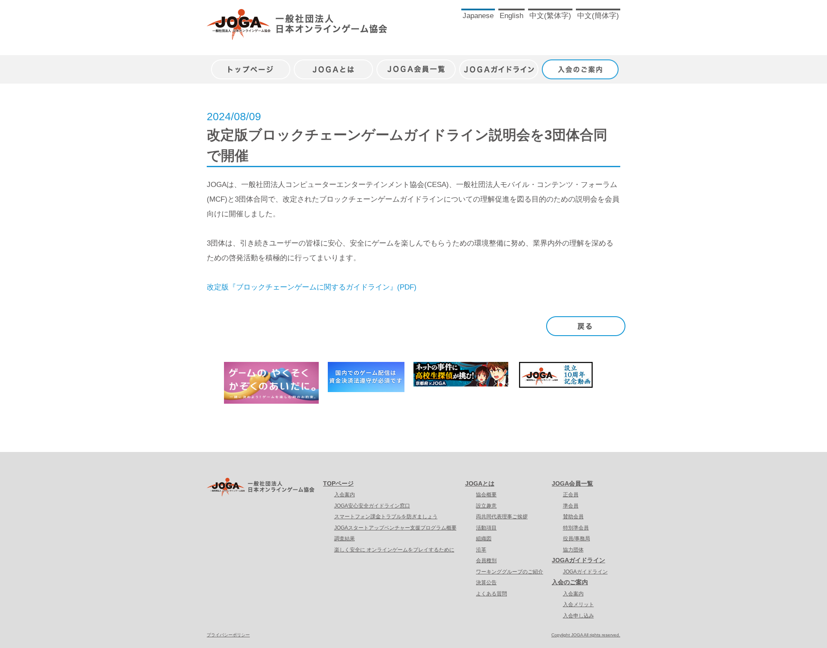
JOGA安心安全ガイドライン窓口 (372, 506)
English (511, 16)
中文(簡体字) (598, 16)
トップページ (251, 65)
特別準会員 (576, 528)
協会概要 (486, 495)
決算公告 (486, 582)
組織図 (483, 539)
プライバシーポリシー (228, 634)
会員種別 (486, 561)
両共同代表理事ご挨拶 (502, 517)
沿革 (481, 550)
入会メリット (578, 604)
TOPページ (338, 483)
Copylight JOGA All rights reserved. (585, 634)
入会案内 (344, 495)
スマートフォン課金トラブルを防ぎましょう (386, 517)
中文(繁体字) (550, 16)
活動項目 (486, 528)
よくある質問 (491, 594)
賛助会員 (573, 517)
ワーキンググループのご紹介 (509, 572)
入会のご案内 (581, 65)
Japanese (478, 16)
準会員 (570, 506)
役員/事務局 (576, 539)
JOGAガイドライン (499, 65)
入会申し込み (578, 616)
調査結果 (344, 539)
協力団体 (573, 550)
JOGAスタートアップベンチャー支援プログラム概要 (395, 528)
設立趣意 (486, 506)
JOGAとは (333, 65)
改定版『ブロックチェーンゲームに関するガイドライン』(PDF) (312, 287)
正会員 (570, 495)
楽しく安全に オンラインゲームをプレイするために (394, 550)
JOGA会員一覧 (416, 65)
